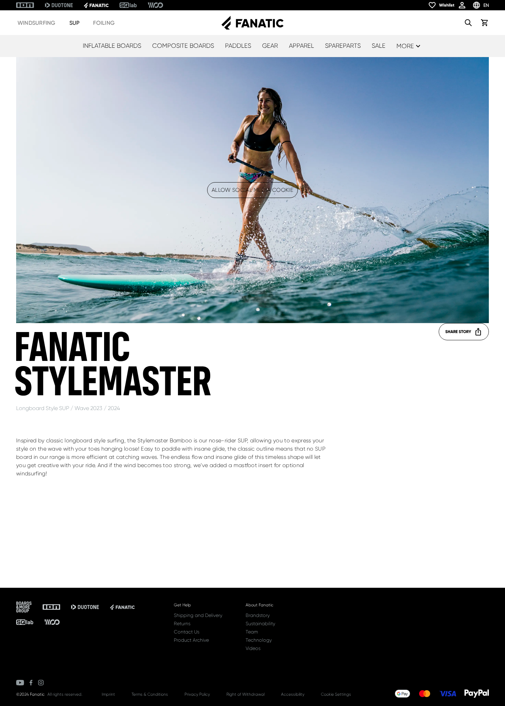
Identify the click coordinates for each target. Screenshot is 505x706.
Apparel (301, 45)
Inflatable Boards (112, 45)
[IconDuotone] (59, 5)
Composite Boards (183, 45)
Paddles (238, 45)
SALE (378, 45)
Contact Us (186, 632)
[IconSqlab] (128, 5)
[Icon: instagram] (41, 682)
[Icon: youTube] (20, 682)
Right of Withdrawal (245, 694)
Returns (182, 623)
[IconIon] (25, 5)
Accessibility (292, 694)
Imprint (108, 694)
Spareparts (343, 45)
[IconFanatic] (96, 5)
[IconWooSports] (155, 5)
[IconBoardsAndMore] (24, 607)
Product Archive (191, 640)
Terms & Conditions (150, 694)
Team (252, 632)
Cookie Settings (336, 694)
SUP (74, 23)
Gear (270, 45)
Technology (259, 640)
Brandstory (258, 615)
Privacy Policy (197, 694)
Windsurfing (37, 23)
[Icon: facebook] (31, 682)
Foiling (104, 23)
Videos (253, 648)
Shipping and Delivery (198, 615)
